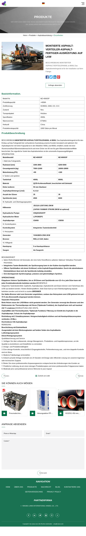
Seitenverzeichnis (34, 492)
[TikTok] (57, 515)
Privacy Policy (54, 492)
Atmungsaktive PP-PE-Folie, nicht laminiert (44, 414)
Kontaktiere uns (72, 487)
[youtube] (46, 515)
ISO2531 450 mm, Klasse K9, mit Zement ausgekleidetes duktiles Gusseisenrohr (73, 414)
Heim (25, 35)
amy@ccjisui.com (58, 524)
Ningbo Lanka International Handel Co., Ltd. (40, 506)
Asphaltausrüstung (45, 35)
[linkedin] (34, 515)
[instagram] (51, 515)
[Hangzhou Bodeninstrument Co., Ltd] (4, 3)
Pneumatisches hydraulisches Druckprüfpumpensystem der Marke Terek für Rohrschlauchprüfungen (18, 414)
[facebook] (28, 515)
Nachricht (46, 487)
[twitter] (40, 515)
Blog (57, 487)
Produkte (32, 35)
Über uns (18, 487)
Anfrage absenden (55, 85)
